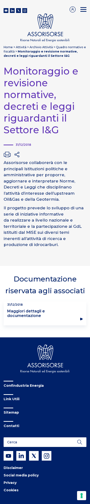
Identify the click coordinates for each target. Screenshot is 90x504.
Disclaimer (13, 468)
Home (8, 47)
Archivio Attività (41, 47)
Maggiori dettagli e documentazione (26, 313)
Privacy (10, 483)
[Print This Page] (7, 154)
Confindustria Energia (24, 385)
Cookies (11, 490)
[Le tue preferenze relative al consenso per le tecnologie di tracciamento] (81, 495)
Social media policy (21, 475)
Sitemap (11, 412)
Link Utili (11, 399)
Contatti (11, 426)
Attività (21, 47)
